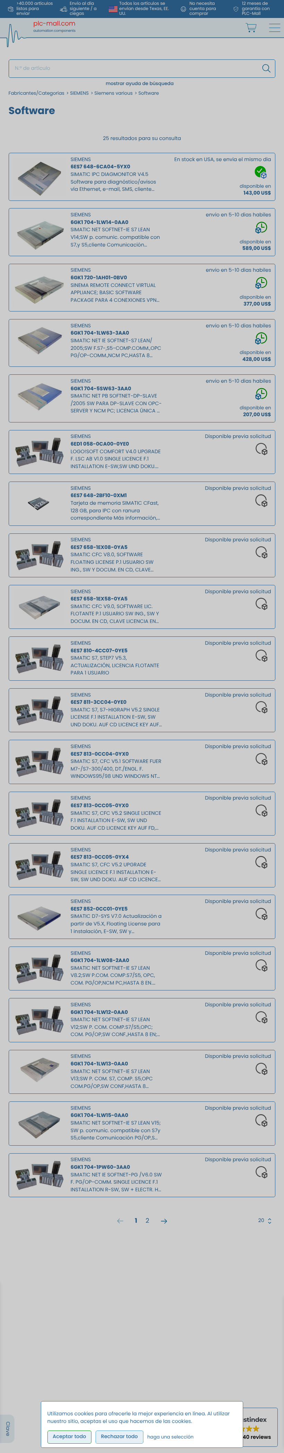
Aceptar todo (69, 1436)
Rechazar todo (119, 1436)
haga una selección (170, 1437)
